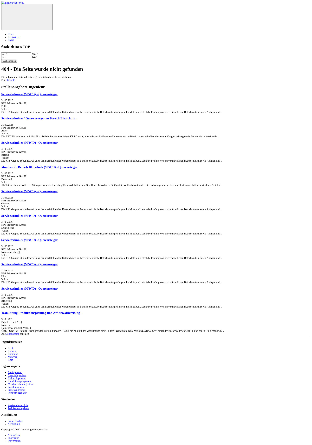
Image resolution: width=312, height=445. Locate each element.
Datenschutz (14, 440)
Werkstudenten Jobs (18, 405)
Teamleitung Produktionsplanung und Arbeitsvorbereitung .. (41, 313)
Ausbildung (14, 424)
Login (11, 40)
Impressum (13, 438)
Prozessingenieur (16, 390)
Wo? (34, 57)
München (13, 357)
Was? (35, 54)
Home (11, 34)
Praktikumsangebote (18, 408)
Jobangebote (12, 333)
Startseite (10, 80)
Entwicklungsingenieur (20, 381)
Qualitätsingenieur (17, 392)
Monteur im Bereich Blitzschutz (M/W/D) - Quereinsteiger (39, 167)
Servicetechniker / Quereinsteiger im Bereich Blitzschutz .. (39, 118)
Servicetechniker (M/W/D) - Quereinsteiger (29, 94)
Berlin (11, 348)
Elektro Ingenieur (17, 378)
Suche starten (9, 61)
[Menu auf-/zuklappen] (27, 17)
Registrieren (14, 37)
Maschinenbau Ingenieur (20, 384)
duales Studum (15, 421)
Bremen (12, 351)
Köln (10, 359)
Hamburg (13, 354)
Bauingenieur (15, 372)
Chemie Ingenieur (17, 375)
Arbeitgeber (14, 435)
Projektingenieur (16, 387)
